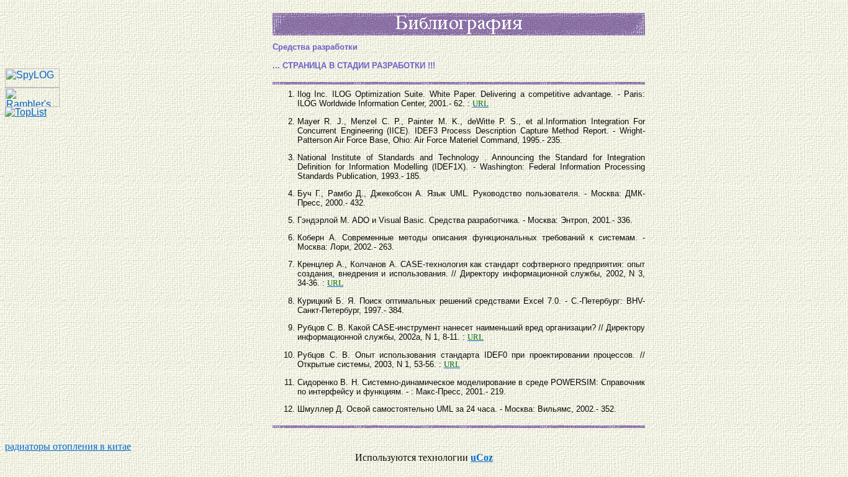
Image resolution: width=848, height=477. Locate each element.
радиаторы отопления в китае (68, 446)
